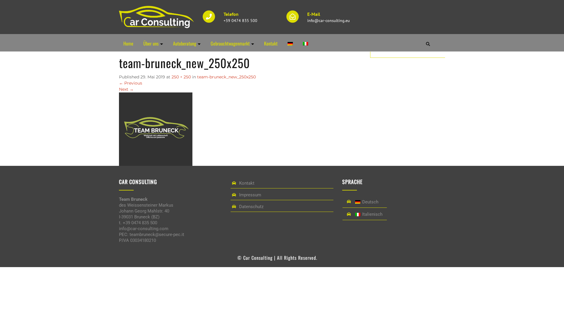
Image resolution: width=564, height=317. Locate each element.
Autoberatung (184, 43)
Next (126, 89)
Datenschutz (251, 206)
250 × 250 (181, 77)
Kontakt (271, 43)
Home (128, 43)
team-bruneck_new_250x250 (226, 77)
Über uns (151, 43)
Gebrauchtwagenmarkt (230, 43)
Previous (130, 83)
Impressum (250, 195)
